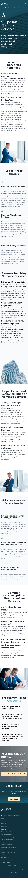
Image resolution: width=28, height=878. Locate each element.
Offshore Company (6, 855)
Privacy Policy (19, 869)
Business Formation (6, 834)
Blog (2, 821)
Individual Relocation (6, 860)
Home (7, 7)
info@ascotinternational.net (11, 815)
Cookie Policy (14, 872)
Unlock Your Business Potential (14, 774)
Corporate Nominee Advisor (19, 8)
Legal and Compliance (7, 849)
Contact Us (14, 799)
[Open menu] (25, 3)
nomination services (16, 78)
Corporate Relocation (7, 844)
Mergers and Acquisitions (8, 852)
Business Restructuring (7, 837)
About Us (3, 823)
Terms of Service (9, 869)
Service (12, 7)
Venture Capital (5, 862)
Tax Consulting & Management (9, 847)
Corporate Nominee (6, 842)
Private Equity (5, 857)
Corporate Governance (7, 839)
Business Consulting (6, 831)
